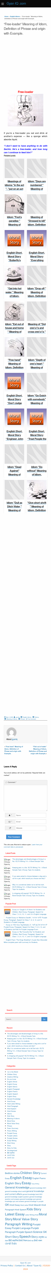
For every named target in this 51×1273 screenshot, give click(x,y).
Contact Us (20, 1266)
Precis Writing (12, 1131)
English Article (12, 1081)
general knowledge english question (17, 1197)
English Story (11, 1096)
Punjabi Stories (12, 1138)
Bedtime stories (12, 1173)
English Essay (12, 1084)
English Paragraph (13, 1089)
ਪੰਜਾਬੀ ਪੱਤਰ (10, 1158)
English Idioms (15, 16)
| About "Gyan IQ (33, 1266)
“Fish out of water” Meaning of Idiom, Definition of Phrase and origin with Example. (38, 750)
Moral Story (11, 1121)
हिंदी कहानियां (10, 1153)
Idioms (37, 717)
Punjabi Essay (12, 1133)
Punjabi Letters (12, 1136)
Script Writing (11, 1140)
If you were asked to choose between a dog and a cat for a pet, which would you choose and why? (29, 877)
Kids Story (10, 1116)
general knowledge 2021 (38, 1188)
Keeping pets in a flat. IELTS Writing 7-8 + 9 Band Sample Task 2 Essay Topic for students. (29, 868)
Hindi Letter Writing (13, 1104)
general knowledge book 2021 (33, 1194)
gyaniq (18, 717)
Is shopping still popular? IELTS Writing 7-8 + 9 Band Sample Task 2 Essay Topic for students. (28, 894)
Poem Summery (12, 1128)
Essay (26, 1182)
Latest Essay (15, 1214)
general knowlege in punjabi (34, 1201)
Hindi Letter (24, 1205)
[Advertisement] (25, 63)
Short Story (11, 1143)
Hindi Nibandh (35, 1204)
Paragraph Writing (18, 1223)
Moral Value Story (13, 1123)
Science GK (40, 1232)
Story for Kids (12, 1148)
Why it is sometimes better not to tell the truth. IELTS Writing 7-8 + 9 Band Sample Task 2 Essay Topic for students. (29, 886)
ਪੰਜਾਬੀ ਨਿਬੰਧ (11, 1155)
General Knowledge (13, 1099)
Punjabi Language (21, 1228)
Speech (25, 1236)
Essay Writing (35, 1184)
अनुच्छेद (41, 1236)
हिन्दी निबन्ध (23, 1240)
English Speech (12, 1094)
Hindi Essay (11, 1101)
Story (9, 1145)
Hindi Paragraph (12, 1106)
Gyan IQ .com (16, 3)
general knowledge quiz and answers (23, 1200)
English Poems (12, 1091)
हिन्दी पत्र (31, 1240)
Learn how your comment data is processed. (23, 845)
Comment (12, 782)
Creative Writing (12, 1077)
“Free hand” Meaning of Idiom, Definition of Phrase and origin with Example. (13, 750)
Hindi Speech (11, 1109)
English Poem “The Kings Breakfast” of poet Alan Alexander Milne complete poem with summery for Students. (25, 941)
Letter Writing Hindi (31, 1215)
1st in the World (12, 1072)
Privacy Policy (7, 1266)
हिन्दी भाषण (38, 1240)
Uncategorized (12, 1150)
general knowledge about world (15, 1191)
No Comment (32, 719)
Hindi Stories (11, 1111)
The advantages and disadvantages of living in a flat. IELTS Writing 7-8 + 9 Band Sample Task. (29, 860)
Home (6, 16)
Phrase (23, 719)
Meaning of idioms (12, 719)
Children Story (12, 1074)
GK (7, 1205)
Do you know (11, 1079)
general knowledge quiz (28, 1199)
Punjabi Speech (24, 1232)
